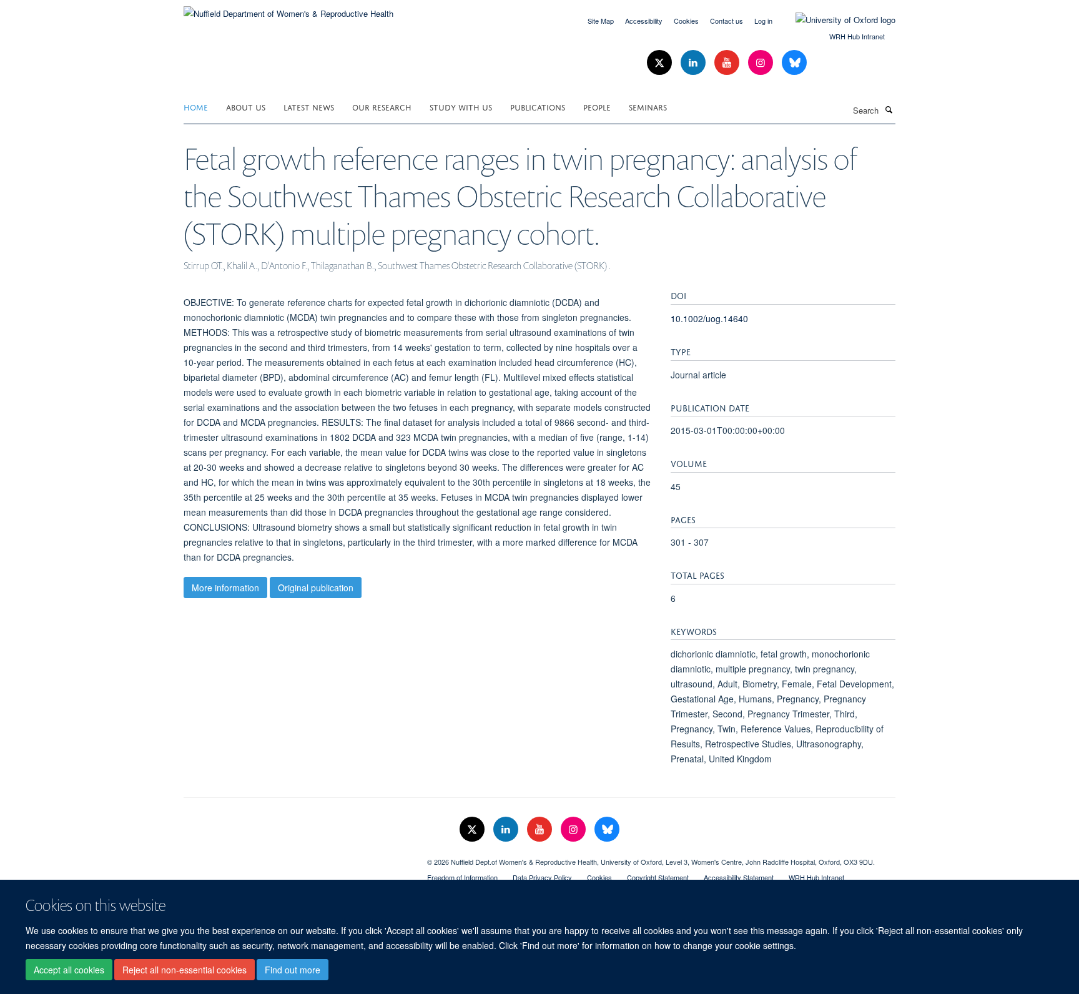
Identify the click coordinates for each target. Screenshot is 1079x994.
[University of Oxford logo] (836, 19)
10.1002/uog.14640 (709, 318)
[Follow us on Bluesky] (794, 63)
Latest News (308, 106)
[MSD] (296, 857)
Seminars (648, 106)
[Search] (888, 109)
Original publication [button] (315, 587)
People (597, 106)
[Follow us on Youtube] (728, 63)
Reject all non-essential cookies (184, 969)
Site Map (601, 21)
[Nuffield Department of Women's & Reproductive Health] (288, 9)
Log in (763, 21)
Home (196, 106)
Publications (537, 106)
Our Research (381, 106)
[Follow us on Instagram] (762, 63)
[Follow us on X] (660, 63)
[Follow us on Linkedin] (694, 63)
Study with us (461, 106)
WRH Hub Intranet (857, 36)
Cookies (686, 21)
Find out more (292, 969)
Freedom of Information (462, 877)
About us (245, 106)
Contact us (726, 21)
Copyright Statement (658, 877)
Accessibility (644, 21)
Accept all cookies (69, 969)
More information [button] (225, 587)
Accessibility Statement (739, 877)
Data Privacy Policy (542, 877)
